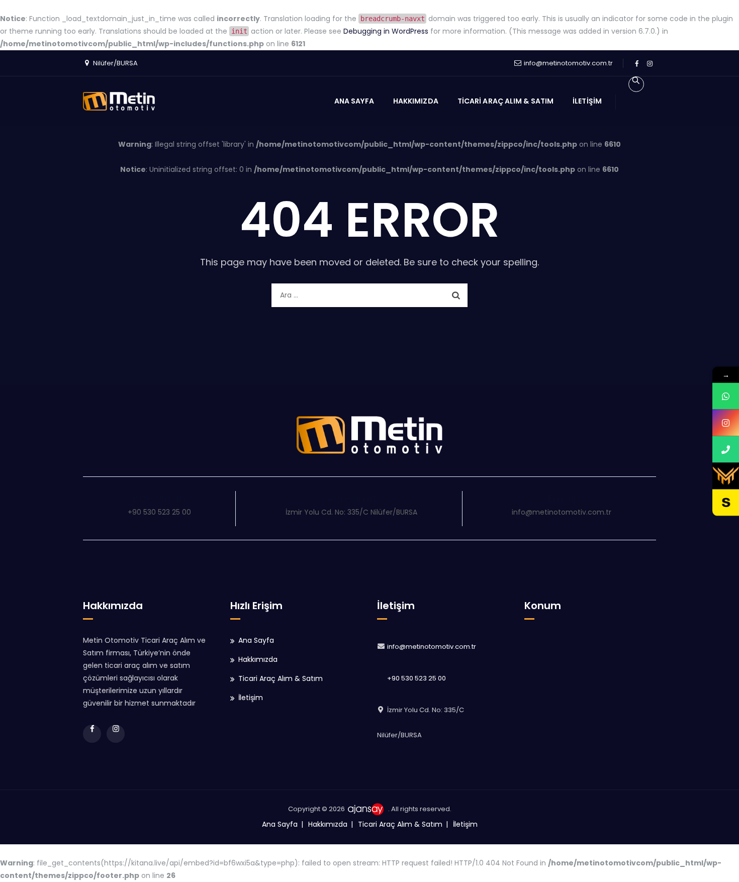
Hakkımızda (415, 101)
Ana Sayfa (354, 101)
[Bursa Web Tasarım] (367, 809)
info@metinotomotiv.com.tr (568, 63)
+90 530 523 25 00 (416, 678)
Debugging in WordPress (385, 31)
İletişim (587, 101)
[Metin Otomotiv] (119, 101)
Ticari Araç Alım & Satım (505, 101)
